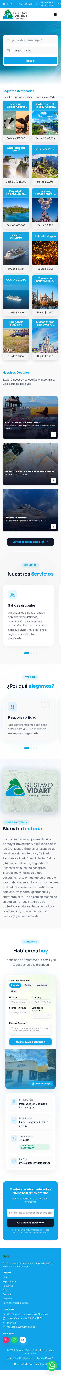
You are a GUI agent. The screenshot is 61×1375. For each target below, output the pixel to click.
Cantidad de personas (37, 1009)
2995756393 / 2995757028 (28, 1146)
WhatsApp (37, 997)
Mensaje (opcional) (18, 1023)
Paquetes (8, 1285)
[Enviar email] (23, 1340)
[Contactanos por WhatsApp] (14, 1340)
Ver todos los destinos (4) (28, 541)
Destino (28, 985)
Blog (5, 1290)
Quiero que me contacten (30, 1041)
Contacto (7, 1294)
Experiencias (9, 1281)
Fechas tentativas (17, 1008)
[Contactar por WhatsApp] (52, 1366)
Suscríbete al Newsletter (30, 1222)
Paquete (15, 985)
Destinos (7, 1298)
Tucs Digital (40, 1364)
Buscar (30, 60)
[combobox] (33, 40)
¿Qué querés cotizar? (19, 980)
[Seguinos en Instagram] (6, 1340)
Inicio (5, 1277)
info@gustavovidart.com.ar (34, 1162)
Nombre (13, 997)
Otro (13, 991)
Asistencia (42, 985)
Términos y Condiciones (16, 1302)
